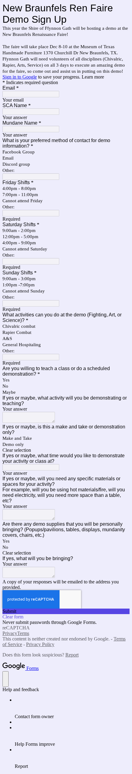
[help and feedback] (5, 679)
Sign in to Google (19, 76)
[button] (66, 450)
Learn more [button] (93, 76)
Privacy (9, 633)
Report (72, 654)
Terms (23, 633)
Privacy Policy (40, 644)
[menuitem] (72, 708)
